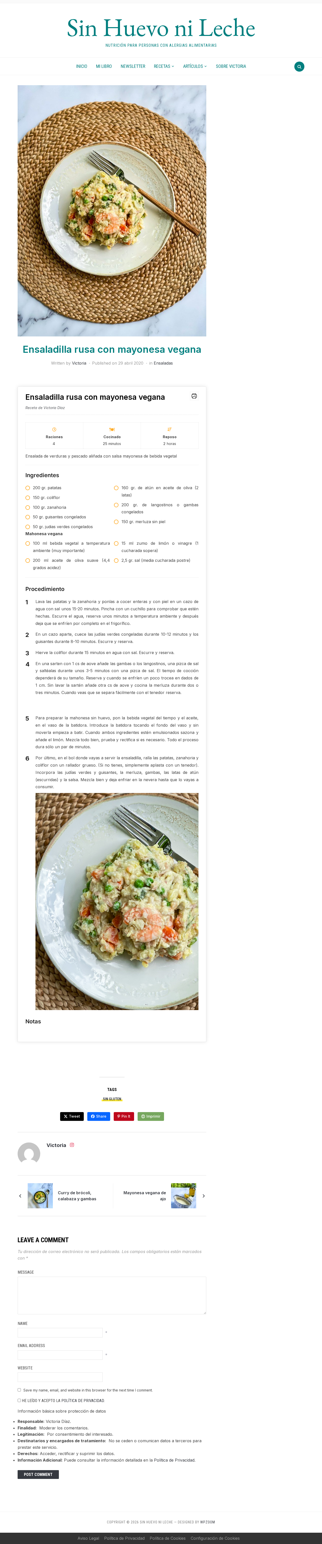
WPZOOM (207, 1522)
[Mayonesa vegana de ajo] (183, 1195)
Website (25, 1368)
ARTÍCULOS (193, 66)
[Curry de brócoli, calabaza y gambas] (40, 1195)
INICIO (81, 66)
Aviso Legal (88, 1538)
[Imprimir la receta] (194, 396)
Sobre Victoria (231, 66)
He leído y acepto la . (63, 1400)
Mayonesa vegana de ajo (145, 1195)
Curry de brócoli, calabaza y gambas (77, 1195)
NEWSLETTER (133, 66)
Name (22, 1323)
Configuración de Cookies (215, 1538)
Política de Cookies (168, 1538)
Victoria (79, 363)
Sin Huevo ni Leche (161, 27)
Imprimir (153, 1116)
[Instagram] (72, 1145)
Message (26, 1272)
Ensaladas (163, 363)
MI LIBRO (104, 66)
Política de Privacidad (82, 1400)
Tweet (74, 1116)
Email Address (31, 1345)
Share (101, 1116)
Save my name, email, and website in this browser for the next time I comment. (88, 1390)
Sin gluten (112, 1099)
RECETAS (162, 66)
